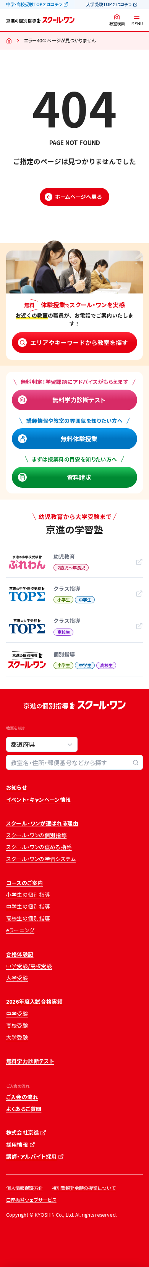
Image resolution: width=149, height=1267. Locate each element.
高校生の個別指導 (28, 918)
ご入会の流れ (22, 1097)
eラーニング (20, 930)
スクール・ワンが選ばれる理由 (42, 823)
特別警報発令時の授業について (84, 1188)
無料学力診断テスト (78, 399)
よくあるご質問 (24, 1108)
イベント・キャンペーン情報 (38, 799)
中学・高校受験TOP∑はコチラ (34, 4)
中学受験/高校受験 (29, 966)
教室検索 (117, 23)
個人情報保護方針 (24, 1188)
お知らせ (16, 787)
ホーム (9, 41)
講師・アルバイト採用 (31, 1156)
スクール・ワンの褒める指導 (39, 847)
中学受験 (17, 1013)
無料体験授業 (79, 438)
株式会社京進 (22, 1132)
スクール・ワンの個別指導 (36, 835)
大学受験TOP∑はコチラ (108, 4)
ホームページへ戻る (78, 196)
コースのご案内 (24, 883)
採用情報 (17, 1144)
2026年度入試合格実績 (34, 1001)
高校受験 (17, 1025)
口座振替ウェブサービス (31, 1199)
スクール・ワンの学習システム (41, 858)
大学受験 (17, 978)
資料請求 (79, 477)
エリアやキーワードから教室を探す (79, 342)
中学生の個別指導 (28, 906)
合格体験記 (20, 954)
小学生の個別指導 (28, 894)
